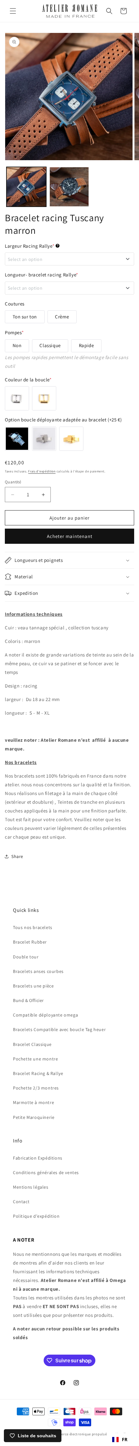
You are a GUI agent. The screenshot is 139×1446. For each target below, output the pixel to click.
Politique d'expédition (36, 1216)
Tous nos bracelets (32, 927)
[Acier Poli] (17, 398)
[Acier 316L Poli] (17, 439)
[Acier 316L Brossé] (44, 439)
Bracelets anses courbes (38, 971)
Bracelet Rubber (30, 942)
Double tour (26, 957)
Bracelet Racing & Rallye (38, 1073)
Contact (21, 1201)
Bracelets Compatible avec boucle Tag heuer (59, 1029)
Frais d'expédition (42, 471)
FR (125, 1439)
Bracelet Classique (32, 1044)
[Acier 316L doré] (71, 439)
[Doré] (44, 398)
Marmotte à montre (33, 1102)
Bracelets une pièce (33, 986)
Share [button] (17, 856)
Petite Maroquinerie (33, 1117)
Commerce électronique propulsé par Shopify (89, 1434)
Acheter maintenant (69, 536)
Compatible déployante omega (45, 1015)
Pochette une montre (35, 1059)
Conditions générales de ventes (46, 1172)
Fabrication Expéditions (37, 1158)
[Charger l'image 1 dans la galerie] (26, 187)
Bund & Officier (28, 1000)
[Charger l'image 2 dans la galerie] (69, 187)
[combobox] (120, 1439)
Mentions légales (30, 1187)
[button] (13, 11)
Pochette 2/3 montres (36, 1088)
